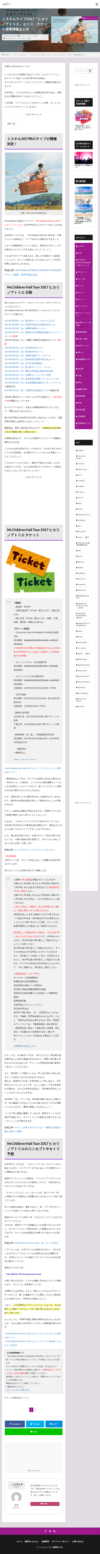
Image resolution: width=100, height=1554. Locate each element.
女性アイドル (83, 345)
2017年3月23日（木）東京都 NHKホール (24, 351)
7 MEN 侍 (81, 481)
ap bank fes (82, 584)
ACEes (80, 509)
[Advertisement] (33, 497)
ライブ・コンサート (27, 36)
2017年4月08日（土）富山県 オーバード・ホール (28, 367)
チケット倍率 (26, 38)
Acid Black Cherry (84, 515)
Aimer (80, 556)
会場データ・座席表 (83, 323)
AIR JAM (81, 562)
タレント (81, 299)
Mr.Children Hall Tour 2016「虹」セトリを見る (36, 1243)
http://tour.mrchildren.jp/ (29, 759)
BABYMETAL (82, 659)
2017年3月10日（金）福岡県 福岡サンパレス (25, 328)
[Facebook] (15, 1424)
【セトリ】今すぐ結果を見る (18, 1390)
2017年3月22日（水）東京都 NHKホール (24, 347)
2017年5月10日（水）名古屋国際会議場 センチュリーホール (33, 382)
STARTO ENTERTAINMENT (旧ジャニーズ (83, 262)
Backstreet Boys (83, 676)
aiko (79, 551)
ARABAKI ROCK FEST (82, 597)
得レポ (80, 352)
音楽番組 (81, 416)
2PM (79, 475)
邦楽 (35, 36)
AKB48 (80, 568)
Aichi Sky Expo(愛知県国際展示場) (83, 544)
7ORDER (81, 486)
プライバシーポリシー (61, 1541)
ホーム (19, 1541)
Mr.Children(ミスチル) (13, 38)
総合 (80, 382)
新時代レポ (58, 1547)
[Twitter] (35, 1424)
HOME (6, 55)
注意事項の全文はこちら (25, 1046)
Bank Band (81, 687)
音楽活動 (81, 409)
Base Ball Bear (83, 693)
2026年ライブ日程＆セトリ (83, 166)
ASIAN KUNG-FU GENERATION (83, 624)
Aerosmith (82, 531)
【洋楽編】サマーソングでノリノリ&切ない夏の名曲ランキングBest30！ (83, 220)
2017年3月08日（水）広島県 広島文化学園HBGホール (30, 324)
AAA (79, 503)
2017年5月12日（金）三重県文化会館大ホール (26, 390)
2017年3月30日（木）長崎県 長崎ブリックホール (28, 355)
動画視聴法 (82, 332)
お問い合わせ (77, 1541)
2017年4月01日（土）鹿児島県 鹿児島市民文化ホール (30, 359)
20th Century (82, 469)
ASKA (80, 631)
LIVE (80, 253)
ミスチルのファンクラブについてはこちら (35, 849)
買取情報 (81, 396)
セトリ (80, 292)
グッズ (80, 286)
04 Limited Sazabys (80, 457)
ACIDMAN (81, 520)
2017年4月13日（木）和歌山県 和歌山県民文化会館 (29, 371)
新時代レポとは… (32, 1541)
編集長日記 (82, 389)
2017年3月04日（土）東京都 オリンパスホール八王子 (30, 320)
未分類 (80, 369)
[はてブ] (54, 1424)
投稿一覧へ (44, 1504)
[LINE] (34, 1431)
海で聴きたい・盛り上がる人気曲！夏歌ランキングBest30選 (83, 202)
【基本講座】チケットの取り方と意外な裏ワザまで (83, 127)
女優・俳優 (82, 339)
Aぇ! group (82, 648)
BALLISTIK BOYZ (84, 682)
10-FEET (81, 464)
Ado (79, 526)
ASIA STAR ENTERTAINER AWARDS (81, 615)
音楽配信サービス (83, 424)
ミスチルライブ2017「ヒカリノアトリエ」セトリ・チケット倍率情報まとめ (58, 55)
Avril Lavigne (82, 642)
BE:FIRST (81, 707)
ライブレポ (82, 306)
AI (88, 537)
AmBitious (81, 573)
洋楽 (80, 375)
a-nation (81, 492)
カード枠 (81, 279)
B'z (89, 654)
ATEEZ (80, 637)
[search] (90, 70)
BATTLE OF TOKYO (81, 700)
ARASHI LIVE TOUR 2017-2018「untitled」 (82, 606)
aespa (80, 537)
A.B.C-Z (80, 498)
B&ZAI (80, 654)
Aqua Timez (82, 590)
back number (82, 671)
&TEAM (80, 450)
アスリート (82, 272)
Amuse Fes (82, 579)
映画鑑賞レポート (83, 360)
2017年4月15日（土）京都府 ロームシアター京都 (28, 375)
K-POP (81, 246)
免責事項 (45, 1541)
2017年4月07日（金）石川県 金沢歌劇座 (23, 363)
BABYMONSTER (83, 665)
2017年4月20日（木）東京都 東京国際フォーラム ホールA (32, 378)
